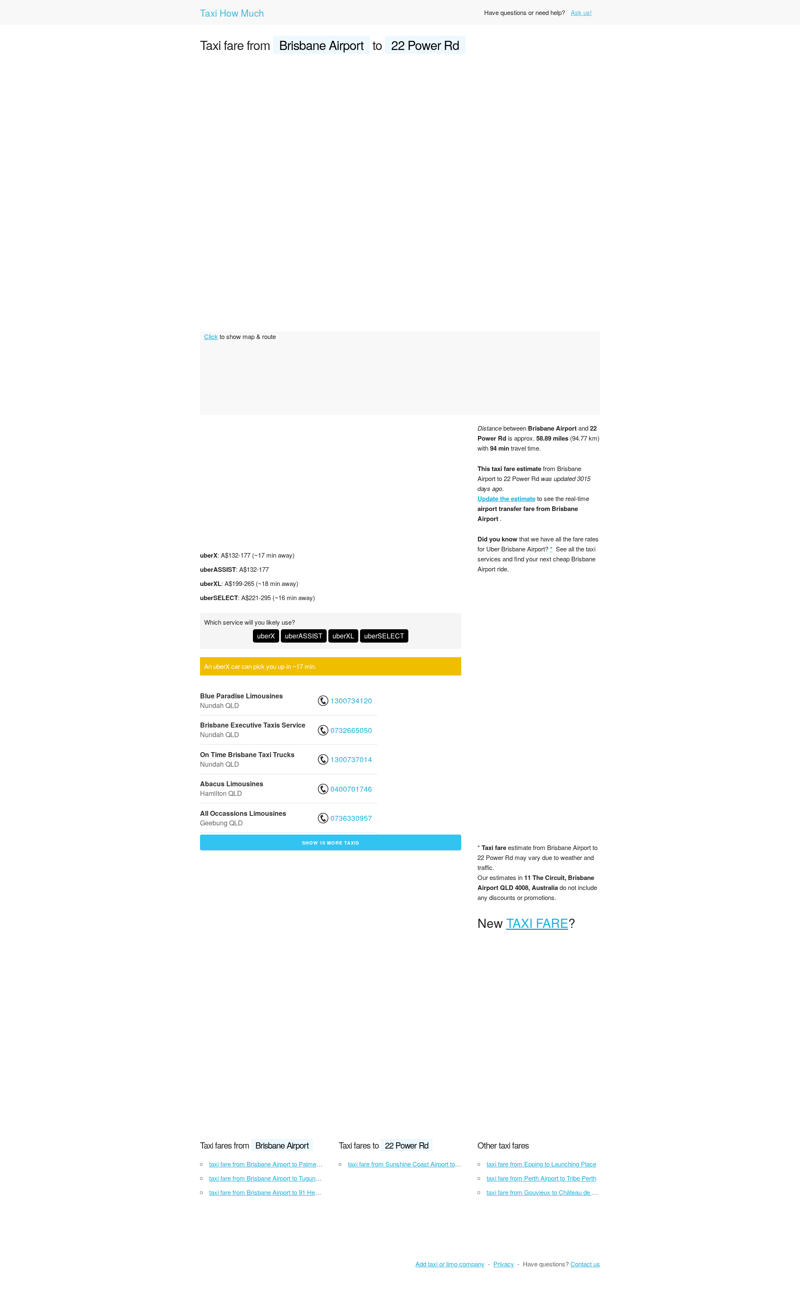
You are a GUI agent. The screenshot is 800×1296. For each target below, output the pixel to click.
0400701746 (351, 788)
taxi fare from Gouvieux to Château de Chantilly (551, 1192)
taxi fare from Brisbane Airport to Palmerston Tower (278, 1163)
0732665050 (351, 730)
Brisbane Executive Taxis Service (252, 725)
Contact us (585, 1263)
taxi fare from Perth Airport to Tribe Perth (541, 1178)
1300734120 (351, 700)
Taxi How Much (232, 12)
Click (211, 336)
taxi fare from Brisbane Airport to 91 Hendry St (272, 1192)
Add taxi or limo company (450, 1263)
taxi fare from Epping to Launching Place (541, 1163)
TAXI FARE (537, 923)
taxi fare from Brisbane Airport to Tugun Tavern (272, 1178)
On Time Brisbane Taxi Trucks (247, 754)
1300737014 (351, 759)
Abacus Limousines (231, 783)
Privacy (503, 1263)
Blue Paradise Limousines (241, 695)
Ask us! (581, 12)
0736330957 (351, 817)
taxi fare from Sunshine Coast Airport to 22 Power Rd (420, 1163)
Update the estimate (506, 498)
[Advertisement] (400, 123)
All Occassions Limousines (243, 813)
